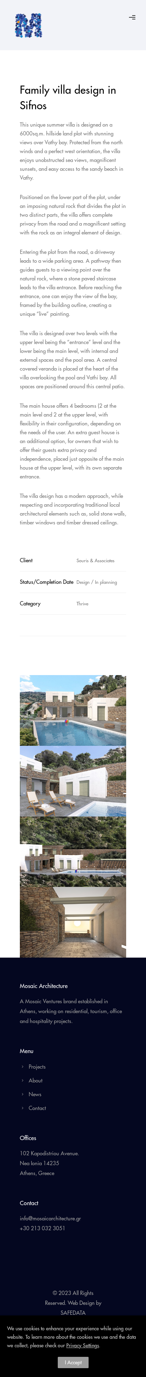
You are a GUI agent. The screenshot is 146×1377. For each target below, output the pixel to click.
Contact (37, 1108)
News (35, 1094)
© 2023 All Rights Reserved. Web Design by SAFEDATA (73, 1303)
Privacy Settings (82, 1345)
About (36, 1080)
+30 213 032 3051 (43, 1228)
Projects (37, 1066)
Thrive (82, 603)
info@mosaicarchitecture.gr (50, 1218)
